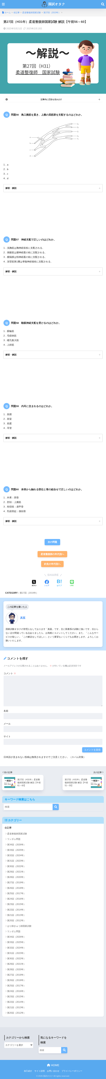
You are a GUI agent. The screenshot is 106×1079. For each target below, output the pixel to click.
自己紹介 (28, 1071)
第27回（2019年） (29, 593)
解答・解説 (11, 188)
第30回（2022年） (16, 866)
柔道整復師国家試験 (17, 834)
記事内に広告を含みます (51, 99)
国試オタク (56, 4)
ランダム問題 (13, 839)
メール (7, 723)
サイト (7, 736)
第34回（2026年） (16, 844)
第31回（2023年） (16, 861)
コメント (10, 673)
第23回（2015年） (16, 904)
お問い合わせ (53, 1071)
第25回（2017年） (16, 893)
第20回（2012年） (16, 920)
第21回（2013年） (16, 915)
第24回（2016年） (16, 899)
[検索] (56, 807)
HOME (54, 1065)
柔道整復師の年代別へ (52, 554)
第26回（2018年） (16, 888)
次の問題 (52, 542)
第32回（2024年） (16, 855)
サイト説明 (39, 1071)
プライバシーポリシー (72, 1071)
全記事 (8, 827)
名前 (6, 711)
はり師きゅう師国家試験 (19, 926)
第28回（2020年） (16, 877)
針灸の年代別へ (52, 564)
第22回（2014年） (16, 910)
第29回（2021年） (16, 872)
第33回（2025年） (16, 850)
